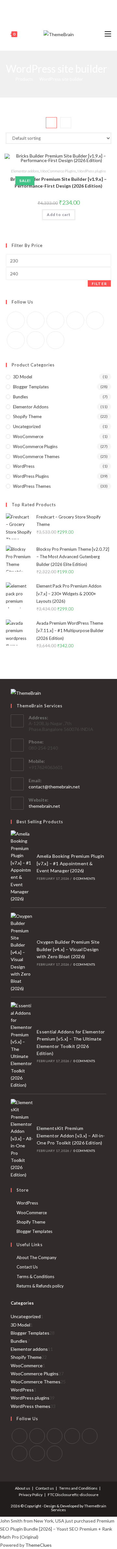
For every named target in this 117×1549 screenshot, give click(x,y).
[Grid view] (51, 122)
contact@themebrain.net (54, 786)
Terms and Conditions (78, 1488)
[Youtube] (68, 8)
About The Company (37, 1257)
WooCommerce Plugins (58, 171)
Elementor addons (25, 171)
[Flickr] (95, 320)
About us (22, 1488)
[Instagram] (61, 8)
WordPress (23, 466)
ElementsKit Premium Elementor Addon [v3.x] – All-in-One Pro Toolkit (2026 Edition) (71, 1135)
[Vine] (76, 8)
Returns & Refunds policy (40, 1285)
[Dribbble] (54, 8)
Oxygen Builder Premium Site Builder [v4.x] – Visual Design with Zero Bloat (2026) (68, 949)
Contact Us (27, 1266)
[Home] (7, 79)
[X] (32, 8)
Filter (99, 283)
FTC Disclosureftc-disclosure (73, 1494)
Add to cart (59, 214)
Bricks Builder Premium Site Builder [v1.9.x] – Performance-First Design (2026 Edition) (58, 182)
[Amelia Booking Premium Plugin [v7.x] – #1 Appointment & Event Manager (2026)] (22, 866)
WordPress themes (32, 486)
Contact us (44, 1488)
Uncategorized (27, 426)
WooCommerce (28, 436)
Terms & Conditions (35, 1276)
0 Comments (84, 878)
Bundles (20, 396)
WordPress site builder (61, 79)
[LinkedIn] (72, 1436)
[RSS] (83, 8)
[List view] (65, 122)
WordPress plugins (91, 171)
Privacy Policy (31, 1494)
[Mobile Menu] (108, 34)
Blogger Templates (31, 386)
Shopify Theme (27, 416)
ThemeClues (38, 1545)
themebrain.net (44, 806)
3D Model (22, 376)
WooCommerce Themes (36, 456)
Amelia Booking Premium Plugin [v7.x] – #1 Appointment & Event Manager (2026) (70, 863)
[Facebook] (39, 8)
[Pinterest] (46, 8)
